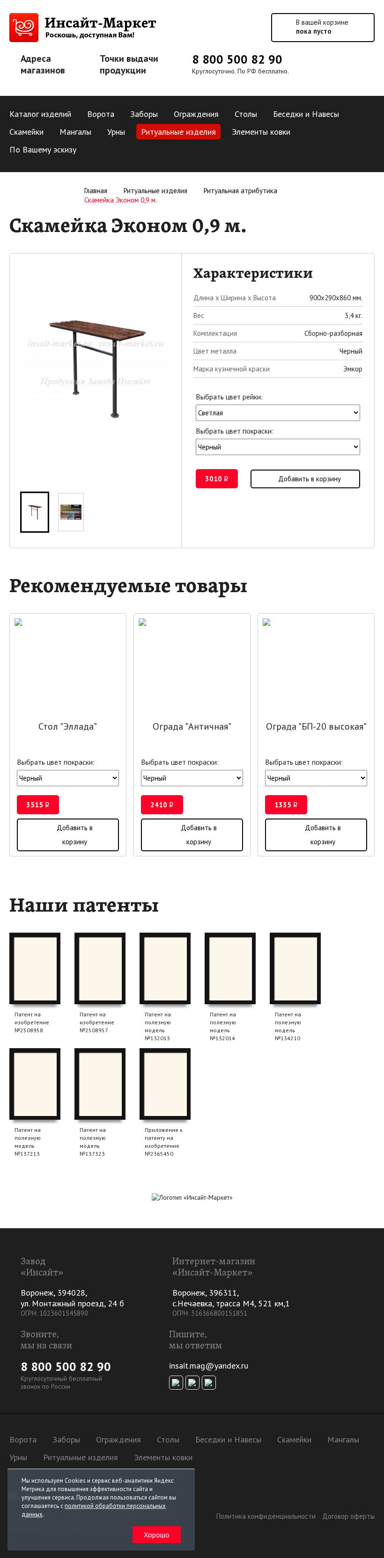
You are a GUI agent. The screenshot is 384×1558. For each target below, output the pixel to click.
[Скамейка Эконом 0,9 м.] (35, 512)
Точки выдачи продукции (129, 64)
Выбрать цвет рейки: (229, 396)
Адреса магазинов (43, 64)
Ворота (100, 114)
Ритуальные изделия (178, 131)
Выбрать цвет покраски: (234, 430)
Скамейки (26, 131)
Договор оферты (348, 1516)
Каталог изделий (40, 114)
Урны (116, 131)
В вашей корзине (322, 27)
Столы (246, 114)
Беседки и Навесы (306, 114)
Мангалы (75, 131)
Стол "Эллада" (67, 726)
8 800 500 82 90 (237, 59)
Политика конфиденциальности (266, 1516)
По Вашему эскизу (42, 149)
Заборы (144, 114)
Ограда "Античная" (192, 726)
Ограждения (196, 114)
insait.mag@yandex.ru (208, 1365)
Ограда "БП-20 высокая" (316, 726)
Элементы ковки (261, 131)
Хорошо (157, 1534)
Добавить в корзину (309, 478)
